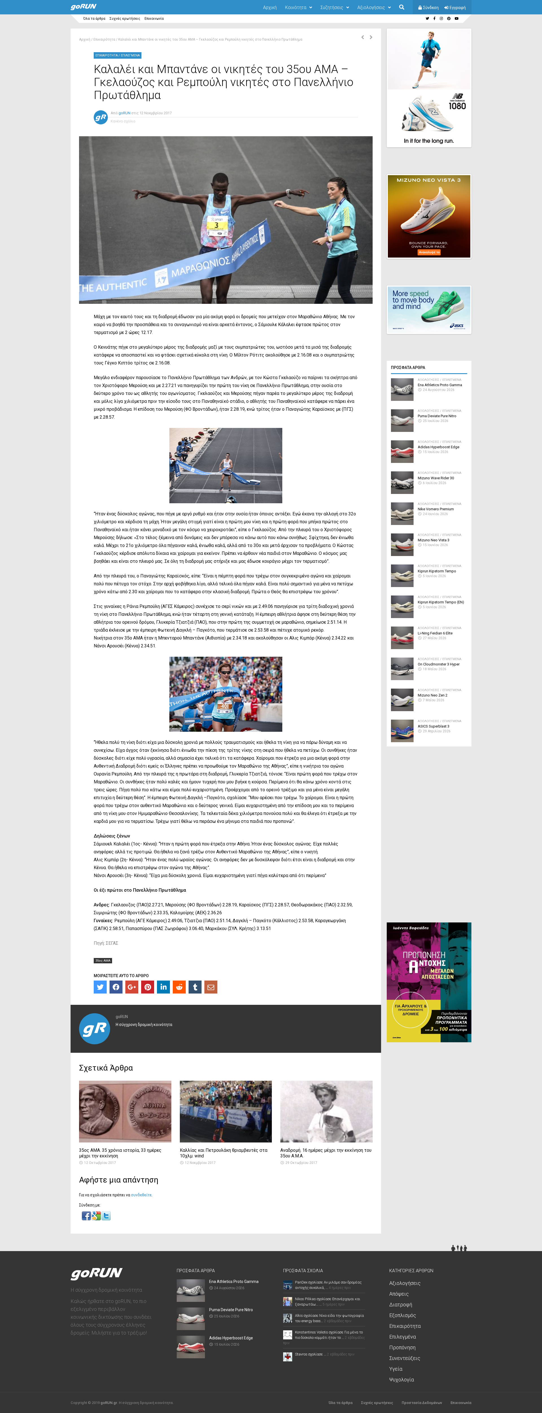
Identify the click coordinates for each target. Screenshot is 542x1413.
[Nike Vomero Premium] (402, 523)
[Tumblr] (195, 987)
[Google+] (131, 987)
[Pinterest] (147, 987)
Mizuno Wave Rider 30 (436, 478)
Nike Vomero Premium (436, 509)
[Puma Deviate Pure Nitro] (402, 430)
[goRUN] (89, 9)
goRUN (124, 113)
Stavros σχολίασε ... (310, 1354)
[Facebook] (116, 987)
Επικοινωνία (154, 19)
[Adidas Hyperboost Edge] (402, 461)
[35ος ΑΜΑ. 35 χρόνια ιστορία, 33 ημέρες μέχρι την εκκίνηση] (125, 1141)
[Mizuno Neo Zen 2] (402, 709)
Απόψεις (399, 1294)
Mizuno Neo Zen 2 (432, 695)
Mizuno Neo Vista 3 (433, 540)
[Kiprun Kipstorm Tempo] (402, 585)
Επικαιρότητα (104, 39)
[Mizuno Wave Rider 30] (402, 492)
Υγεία (395, 1369)
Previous (437, 138)
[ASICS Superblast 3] (402, 740)
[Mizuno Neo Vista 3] (402, 554)
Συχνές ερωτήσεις (125, 19)
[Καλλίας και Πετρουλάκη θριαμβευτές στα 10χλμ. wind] (226, 1141)
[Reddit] (179, 987)
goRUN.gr (108, 1403)
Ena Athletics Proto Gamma (440, 385)
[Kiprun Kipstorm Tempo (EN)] (402, 616)
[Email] (210, 987)
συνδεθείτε (141, 1195)
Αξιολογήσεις (371, 7)
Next (474, 138)
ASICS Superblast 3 (433, 726)
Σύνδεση (431, 7)
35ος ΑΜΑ (102, 960)
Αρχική (270, 7)
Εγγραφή (458, 7)
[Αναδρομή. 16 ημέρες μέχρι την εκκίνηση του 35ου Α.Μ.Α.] (326, 1141)
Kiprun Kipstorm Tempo (437, 571)
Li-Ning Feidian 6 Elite (435, 633)
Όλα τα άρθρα (94, 19)
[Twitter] (100, 987)
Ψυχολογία (401, 1380)
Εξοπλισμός (402, 1315)
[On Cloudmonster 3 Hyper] (402, 678)
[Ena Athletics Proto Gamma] (402, 399)
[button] (87, 1219)
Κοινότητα (295, 7)
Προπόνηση (402, 1347)
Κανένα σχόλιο (123, 121)
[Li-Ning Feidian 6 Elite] (402, 647)
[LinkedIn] (163, 987)
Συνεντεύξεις (404, 1358)
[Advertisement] (429, 836)
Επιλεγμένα (130, 55)
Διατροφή (400, 1304)
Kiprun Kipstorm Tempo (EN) (441, 602)
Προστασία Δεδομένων (422, 1403)
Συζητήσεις (331, 7)
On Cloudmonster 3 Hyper (439, 664)
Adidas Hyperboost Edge (438, 447)
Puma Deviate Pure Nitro (437, 416)
